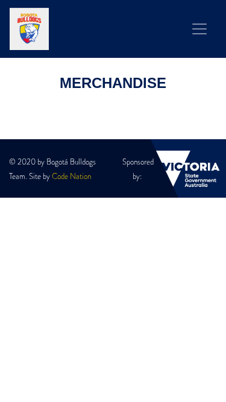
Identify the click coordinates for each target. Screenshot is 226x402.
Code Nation (71, 176)
